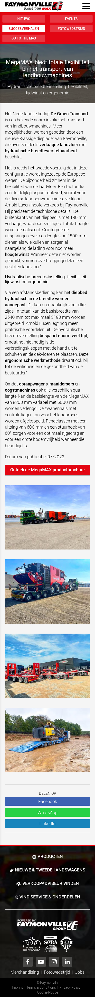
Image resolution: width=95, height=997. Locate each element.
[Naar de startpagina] (34, 6)
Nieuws (23, 18)
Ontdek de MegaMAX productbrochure (47, 470)
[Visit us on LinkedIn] (67, 962)
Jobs (80, 972)
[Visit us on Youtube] (41, 962)
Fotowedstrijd (71, 28)
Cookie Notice (47, 992)
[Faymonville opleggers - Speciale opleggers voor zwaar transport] (47, 925)
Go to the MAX (23, 38)
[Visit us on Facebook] (28, 962)
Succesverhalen (24, 28)
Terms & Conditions (41, 987)
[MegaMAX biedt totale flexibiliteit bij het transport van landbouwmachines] (47, 594)
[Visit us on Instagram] (54, 962)
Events (71, 18)
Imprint (17, 987)
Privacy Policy (69, 987)
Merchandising (24, 972)
